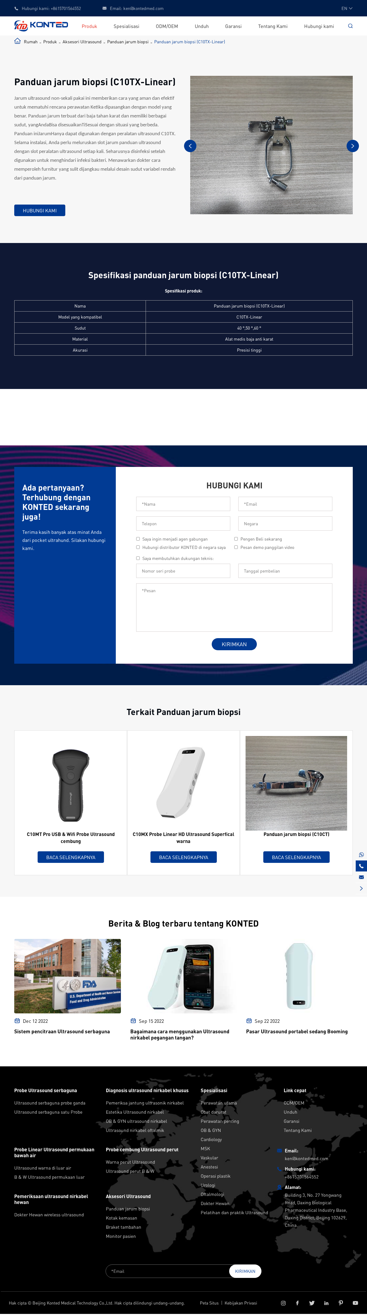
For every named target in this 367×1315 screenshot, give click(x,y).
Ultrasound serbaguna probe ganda (49, 1103)
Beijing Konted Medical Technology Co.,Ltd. (73, 1303)
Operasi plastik (216, 1176)
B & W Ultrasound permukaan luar (49, 1177)
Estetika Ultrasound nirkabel (135, 1112)
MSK (205, 1148)
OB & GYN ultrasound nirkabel (136, 1121)
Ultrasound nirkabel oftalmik (135, 1130)
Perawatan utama (219, 1103)
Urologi (208, 1185)
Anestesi (209, 1167)
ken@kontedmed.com (143, 8)
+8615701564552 (66, 8)
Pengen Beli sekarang (261, 539)
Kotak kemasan (121, 1218)
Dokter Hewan (215, 1203)
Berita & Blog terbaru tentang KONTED (183, 923)
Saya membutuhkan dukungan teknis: (178, 558)
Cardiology (211, 1139)
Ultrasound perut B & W (130, 1171)
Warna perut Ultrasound (130, 1162)
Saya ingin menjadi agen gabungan (175, 539)
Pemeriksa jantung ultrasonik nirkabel (145, 1103)
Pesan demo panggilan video (267, 547)
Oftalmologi (212, 1194)
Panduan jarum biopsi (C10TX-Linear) (189, 41)
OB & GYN (211, 1130)
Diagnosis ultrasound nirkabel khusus (147, 1090)
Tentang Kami (273, 26)
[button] (190, 146)
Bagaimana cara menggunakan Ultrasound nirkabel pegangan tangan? (179, 1034)
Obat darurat (213, 1112)
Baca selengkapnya (70, 857)
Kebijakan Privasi (241, 1303)
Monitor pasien (121, 1236)
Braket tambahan (123, 1227)
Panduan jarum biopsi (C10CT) (296, 834)
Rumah (31, 41)
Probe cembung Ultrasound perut (142, 1149)
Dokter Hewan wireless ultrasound (49, 1214)
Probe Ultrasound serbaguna (45, 1090)
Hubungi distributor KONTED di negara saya (184, 547)
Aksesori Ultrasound (82, 41)
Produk (89, 26)
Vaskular (209, 1157)
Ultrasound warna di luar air (42, 1168)
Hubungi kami (319, 26)
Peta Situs (209, 1303)
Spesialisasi (126, 26)
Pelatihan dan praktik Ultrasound (234, 1212)
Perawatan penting (220, 1121)
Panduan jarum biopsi (128, 41)
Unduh (202, 26)
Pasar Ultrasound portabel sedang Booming (297, 1031)
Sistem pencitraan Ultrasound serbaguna (62, 1031)
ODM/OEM (167, 26)
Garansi (233, 26)
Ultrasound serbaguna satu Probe (48, 1112)
